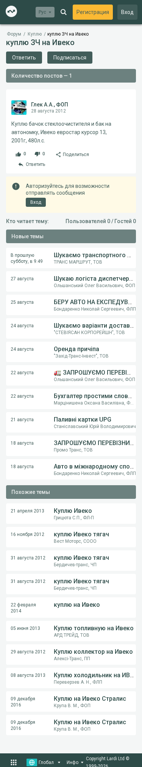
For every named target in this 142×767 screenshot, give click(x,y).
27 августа (22, 278)
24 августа (22, 325)
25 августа (22, 302)
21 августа (22, 419)
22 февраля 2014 (23, 608)
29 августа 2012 (28, 652)
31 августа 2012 (28, 558)
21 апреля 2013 (27, 511)
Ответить (24, 58)
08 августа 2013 (28, 675)
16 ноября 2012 (27, 534)
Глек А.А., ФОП (49, 105)
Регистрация (92, 12)
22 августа (22, 372)
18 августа (22, 443)
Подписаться (69, 58)
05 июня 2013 (25, 628)
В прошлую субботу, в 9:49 (27, 258)
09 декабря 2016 (23, 702)
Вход (127, 12)
